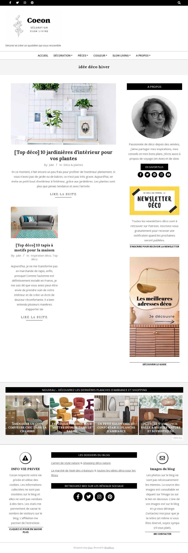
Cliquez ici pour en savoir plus (25, 531)
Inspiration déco (41, 255)
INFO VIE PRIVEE (25, 469)
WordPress (109, 547)
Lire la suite (63, 194)
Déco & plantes (73, 165)
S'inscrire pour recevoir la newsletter (154, 246)
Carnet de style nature (65, 463)
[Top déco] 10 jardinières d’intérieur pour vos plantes (63, 155)
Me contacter (162, 534)
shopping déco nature (97, 463)
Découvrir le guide (154, 364)
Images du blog (162, 469)
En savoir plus (154, 167)
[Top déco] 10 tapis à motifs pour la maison (34, 247)
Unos (90, 547)
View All (177, 438)
